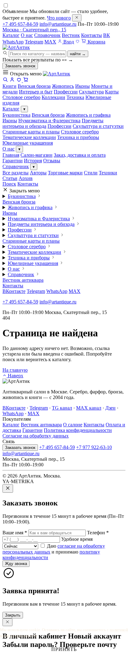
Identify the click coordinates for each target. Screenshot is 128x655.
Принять (64, 649)
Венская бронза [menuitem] (34, 86)
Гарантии (12, 160)
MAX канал (88, 407)
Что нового (59, 17)
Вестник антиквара (22, 280)
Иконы (9, 120)
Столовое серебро (80, 131)
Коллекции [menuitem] (53, 97)
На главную (15, 370)
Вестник (71, 35)
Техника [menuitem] (75, 97)
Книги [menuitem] (9, 86)
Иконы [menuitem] (82, 86)
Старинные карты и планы (31, 131)
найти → (78, 54)
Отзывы (51, 160)
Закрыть (13, 615)
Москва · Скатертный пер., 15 (34, 29)
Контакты (91, 35)
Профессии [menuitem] (66, 91)
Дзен (110, 407)
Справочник (47, 35)
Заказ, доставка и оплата (80, 155)
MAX (50, 41)
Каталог (11, 35)
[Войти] (12, 80)
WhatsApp (13, 41)
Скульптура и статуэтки (98, 126)
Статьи (9, 178)
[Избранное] (77, 41)
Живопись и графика (88, 115)
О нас (27, 35)
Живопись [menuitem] (63, 86)
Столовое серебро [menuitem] (21, 97)
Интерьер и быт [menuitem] (36, 91)
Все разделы (15, 172)
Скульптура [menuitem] (91, 91)
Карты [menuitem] (112, 91)
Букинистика (16, 115)
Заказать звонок (20, 66)
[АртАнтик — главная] (16, 47)
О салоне (72, 424)
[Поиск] (5, 80)
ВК (106, 35)
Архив (26, 178)
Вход (68, 41)
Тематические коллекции (29, 137)
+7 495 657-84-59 (20, 24)
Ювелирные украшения (27, 143)
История (33, 160)
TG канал (62, 407)
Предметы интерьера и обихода (41, 224)
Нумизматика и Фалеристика (49, 120)
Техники (108, 172)
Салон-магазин (37, 155)
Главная (10, 155)
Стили (91, 172)
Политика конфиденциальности (78, 430)
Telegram (34, 41)
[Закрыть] (76, 17)
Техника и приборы (78, 137)
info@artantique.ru (57, 24)
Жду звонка (16, 563)
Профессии (59, 126)
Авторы (38, 172)
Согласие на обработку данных (35, 435)
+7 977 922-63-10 (94, 447)
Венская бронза (48, 115)
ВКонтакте (13, 291)
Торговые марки (65, 172)
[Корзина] (26, 80)
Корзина (95, 41)
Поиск (9, 183)
